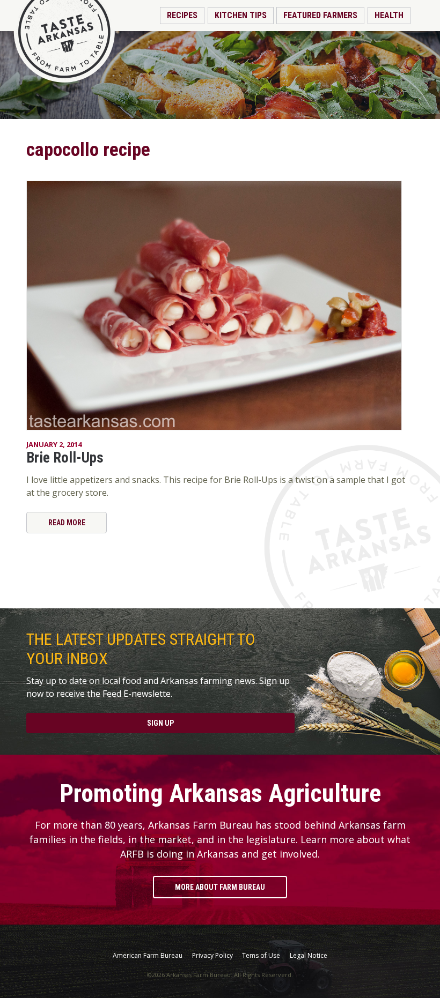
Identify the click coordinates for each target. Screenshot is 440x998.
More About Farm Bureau (220, 887)
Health (389, 15)
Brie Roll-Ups (65, 457)
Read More (66, 522)
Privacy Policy (212, 955)
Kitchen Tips (241, 15)
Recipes (182, 15)
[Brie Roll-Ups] (220, 305)
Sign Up (160, 723)
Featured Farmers (320, 15)
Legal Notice (308, 955)
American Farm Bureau (147, 955)
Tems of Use (261, 955)
